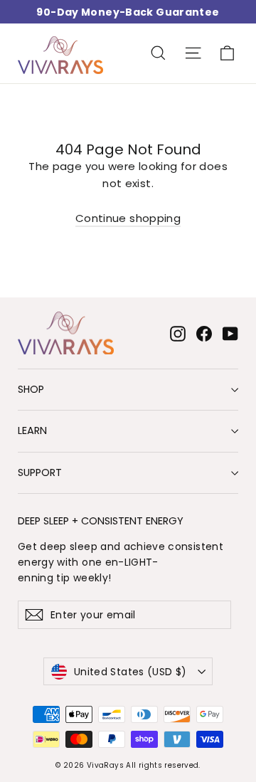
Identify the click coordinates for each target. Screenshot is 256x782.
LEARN (32, 430)
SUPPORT (40, 472)
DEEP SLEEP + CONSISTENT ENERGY (100, 520)
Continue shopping (128, 218)
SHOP (31, 389)
